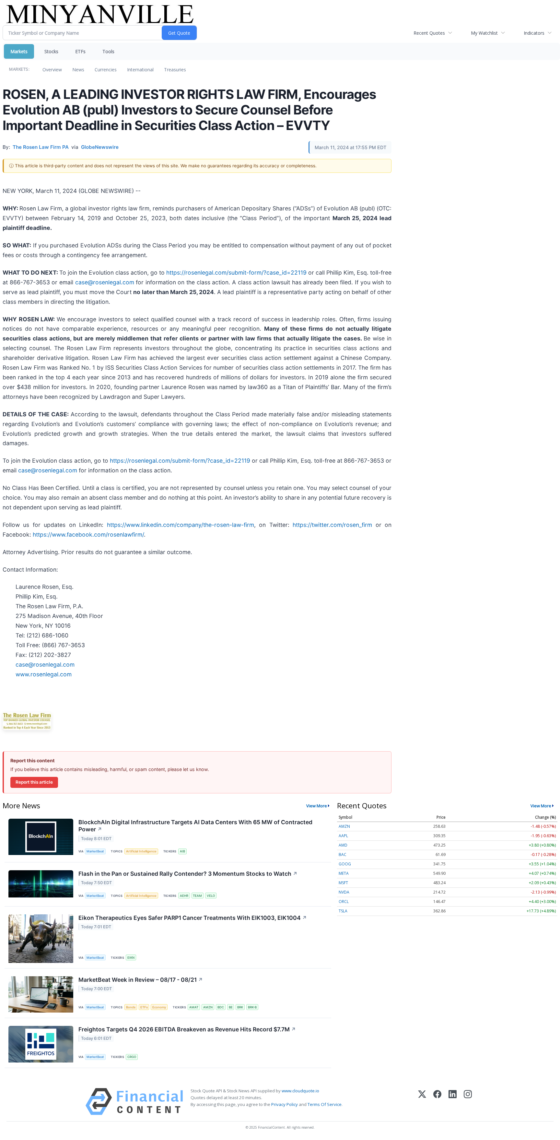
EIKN (130, 957)
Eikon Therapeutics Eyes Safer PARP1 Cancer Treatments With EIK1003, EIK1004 (192, 917)
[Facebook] (437, 1101)
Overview (52, 69)
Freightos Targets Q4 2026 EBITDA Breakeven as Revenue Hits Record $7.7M (187, 1029)
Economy (159, 1007)
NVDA (344, 892)
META (344, 873)
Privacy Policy (284, 1104)
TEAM (197, 895)
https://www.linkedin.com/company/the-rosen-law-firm (180, 524)
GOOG (345, 864)
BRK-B (252, 1007)
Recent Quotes (429, 33)
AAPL (343, 835)
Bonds (130, 1007)
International (140, 69)
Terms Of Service (325, 1104)
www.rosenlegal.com (44, 674)
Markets (19, 51)
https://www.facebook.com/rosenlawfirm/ (88, 534)
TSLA (343, 911)
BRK (240, 1007)
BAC (342, 854)
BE (231, 1007)
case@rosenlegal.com (104, 282)
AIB (182, 851)
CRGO (131, 1057)
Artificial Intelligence (141, 851)
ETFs (80, 51)
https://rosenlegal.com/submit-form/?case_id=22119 (236, 272)
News (78, 69)
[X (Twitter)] (422, 1101)
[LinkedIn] (452, 1101)
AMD (343, 845)
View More (316, 806)
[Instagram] (467, 1101)
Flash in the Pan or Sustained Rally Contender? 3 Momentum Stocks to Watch (188, 873)
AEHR (184, 895)
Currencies (106, 69)
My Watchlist (484, 33)
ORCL (344, 901)
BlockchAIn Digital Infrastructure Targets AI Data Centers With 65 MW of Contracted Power (195, 826)
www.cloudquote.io (300, 1091)
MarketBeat (95, 851)
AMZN (208, 1007)
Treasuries (175, 69)
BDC (220, 1007)
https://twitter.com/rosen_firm (332, 524)
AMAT (193, 1007)
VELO (211, 895)
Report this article (34, 782)
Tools (108, 51)
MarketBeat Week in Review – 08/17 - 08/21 (140, 979)
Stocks (51, 51)
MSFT (343, 882)
